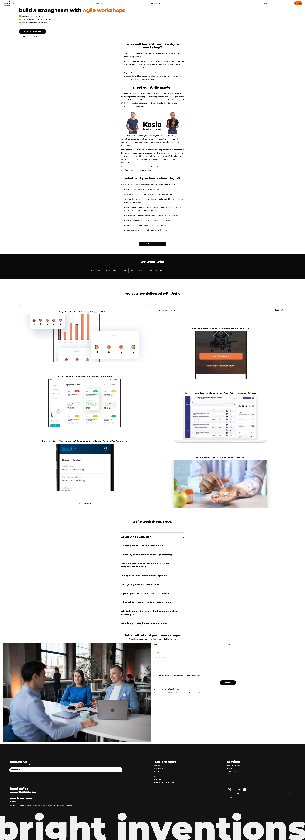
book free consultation (32, 31)
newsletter (157, 779)
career (156, 774)
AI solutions (230, 768)
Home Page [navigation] (9, 3)
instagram (28, 805)
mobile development (233, 765)
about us (157, 765)
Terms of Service (193, 692)
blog (155, 777)
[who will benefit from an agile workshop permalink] (120, 44)
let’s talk (228, 683)
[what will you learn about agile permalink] (120, 178)
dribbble (69, 805)
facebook (13, 805)
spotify (50, 805)
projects (156, 771)
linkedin (21, 805)
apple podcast (42, 805)
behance (62, 805)
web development (232, 771)
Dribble (282, 310)
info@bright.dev (173, 689)
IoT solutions (231, 774)
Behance (277, 310)
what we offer (158, 768)
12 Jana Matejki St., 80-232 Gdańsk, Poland (23, 792)
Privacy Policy (183, 692)
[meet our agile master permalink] (120, 87)
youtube (56, 805)
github (35, 805)
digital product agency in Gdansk (164, 782)
